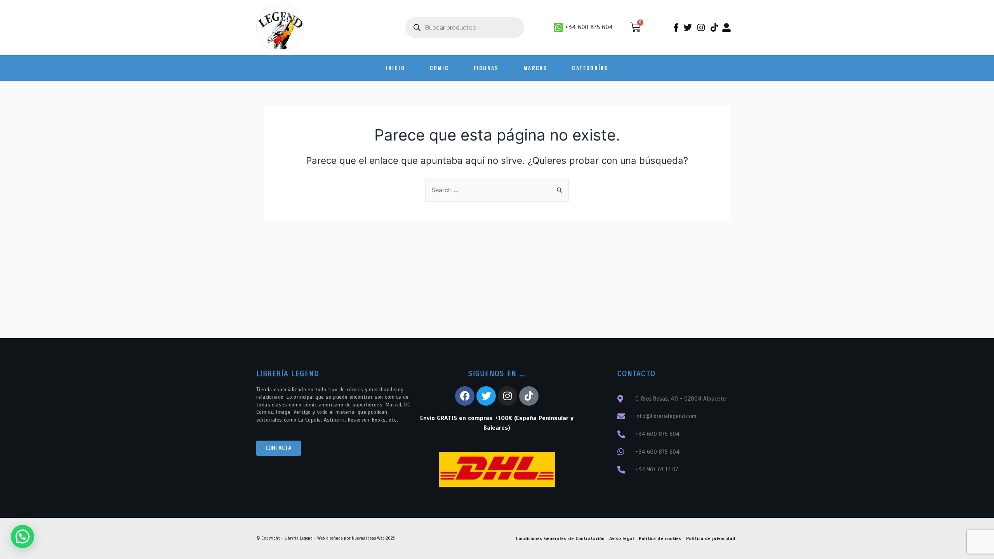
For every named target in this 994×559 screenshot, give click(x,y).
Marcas (535, 68)
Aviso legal (621, 538)
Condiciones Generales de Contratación (560, 538)
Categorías (590, 68)
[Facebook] (464, 396)
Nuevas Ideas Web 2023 (373, 538)
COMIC (439, 68)
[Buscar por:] (497, 190)
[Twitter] (486, 396)
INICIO (395, 68)
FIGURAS (486, 68)
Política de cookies (660, 538)
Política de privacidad (710, 538)
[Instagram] (507, 396)
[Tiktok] (529, 396)
